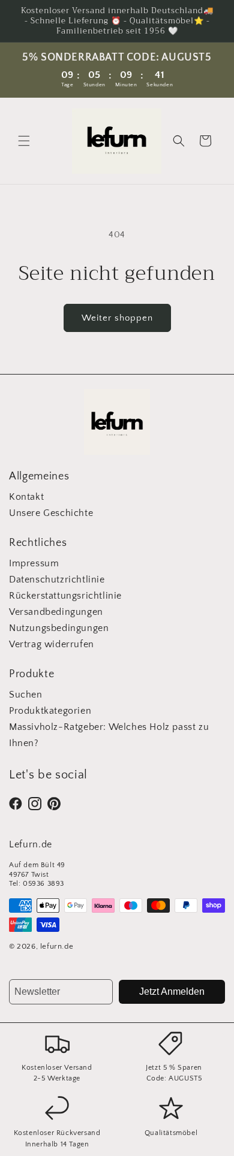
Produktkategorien (50, 710)
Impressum (34, 563)
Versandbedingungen (56, 611)
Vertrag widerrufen (51, 644)
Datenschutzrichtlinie (57, 579)
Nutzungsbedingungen (59, 628)
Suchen (26, 694)
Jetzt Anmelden (172, 991)
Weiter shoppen (117, 318)
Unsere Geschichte (51, 513)
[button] (24, 141)
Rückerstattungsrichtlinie (65, 595)
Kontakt (26, 496)
